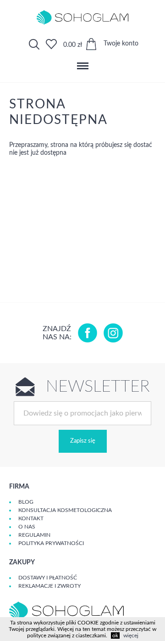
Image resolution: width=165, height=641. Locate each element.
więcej (130, 635)
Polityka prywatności (51, 543)
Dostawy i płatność (47, 577)
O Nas (26, 526)
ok (115, 635)
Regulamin (34, 535)
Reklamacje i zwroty (49, 586)
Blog (25, 502)
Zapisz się (82, 441)
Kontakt (31, 518)
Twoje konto (121, 43)
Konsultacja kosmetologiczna (65, 510)
